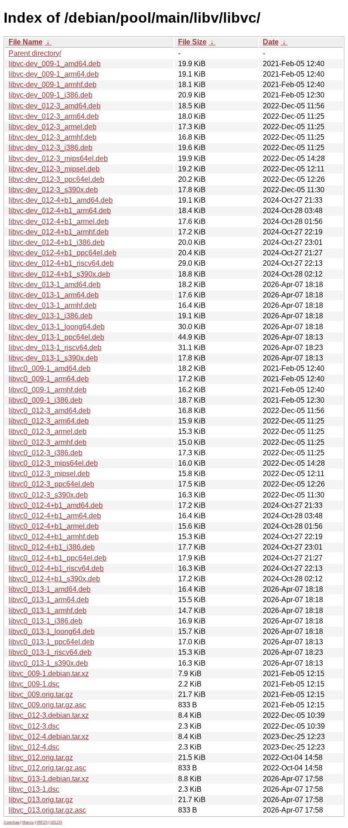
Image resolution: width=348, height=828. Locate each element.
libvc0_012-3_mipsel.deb (49, 473)
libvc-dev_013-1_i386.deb (50, 316)
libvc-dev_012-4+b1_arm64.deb (60, 210)
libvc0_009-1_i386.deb (45, 400)
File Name (26, 42)
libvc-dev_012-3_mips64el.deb (58, 158)
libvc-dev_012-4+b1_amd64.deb (61, 200)
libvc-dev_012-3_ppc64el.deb (56, 179)
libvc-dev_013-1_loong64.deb (57, 327)
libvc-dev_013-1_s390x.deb (53, 358)
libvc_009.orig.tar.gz (41, 694)
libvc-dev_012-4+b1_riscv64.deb (61, 263)
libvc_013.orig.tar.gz (41, 800)
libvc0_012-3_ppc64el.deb (51, 484)
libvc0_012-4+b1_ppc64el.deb (57, 558)
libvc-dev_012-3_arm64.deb (54, 116)
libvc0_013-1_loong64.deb (52, 631)
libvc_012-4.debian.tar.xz (49, 736)
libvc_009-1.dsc (34, 684)
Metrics (28, 822)
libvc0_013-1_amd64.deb (50, 589)
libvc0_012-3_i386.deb (45, 453)
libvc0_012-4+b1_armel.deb (54, 526)
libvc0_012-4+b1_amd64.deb (56, 505)
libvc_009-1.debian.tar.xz (49, 673)
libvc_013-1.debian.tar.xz (49, 779)
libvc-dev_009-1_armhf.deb (53, 84)
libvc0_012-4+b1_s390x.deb (54, 579)
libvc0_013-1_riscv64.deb (50, 652)
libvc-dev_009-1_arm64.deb (54, 74)
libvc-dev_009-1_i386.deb (50, 95)
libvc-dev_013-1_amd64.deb (55, 284)
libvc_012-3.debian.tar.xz (49, 715)
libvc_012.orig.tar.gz (41, 757)
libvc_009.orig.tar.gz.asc (47, 705)
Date (271, 42)
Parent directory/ (35, 53)
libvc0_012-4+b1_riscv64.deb (56, 568)
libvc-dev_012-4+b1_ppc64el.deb (62, 253)
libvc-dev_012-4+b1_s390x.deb (59, 274)
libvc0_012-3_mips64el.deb (53, 463)
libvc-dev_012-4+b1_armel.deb (59, 221)
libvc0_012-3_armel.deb (48, 431)
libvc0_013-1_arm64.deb (49, 600)
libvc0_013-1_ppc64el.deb (51, 642)
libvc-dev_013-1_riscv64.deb (55, 347)
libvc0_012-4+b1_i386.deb (52, 547)
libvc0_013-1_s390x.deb (48, 663)
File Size (192, 42)
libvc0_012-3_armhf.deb (48, 442)
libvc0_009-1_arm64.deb (49, 379)
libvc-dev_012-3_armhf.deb (53, 137)
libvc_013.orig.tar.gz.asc (47, 810)
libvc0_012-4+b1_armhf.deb (54, 537)
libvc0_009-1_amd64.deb (50, 368)
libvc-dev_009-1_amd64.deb (55, 64)
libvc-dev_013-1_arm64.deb (54, 295)
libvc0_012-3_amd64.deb (50, 410)
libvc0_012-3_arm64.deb (49, 421)
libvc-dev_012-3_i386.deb (50, 147)
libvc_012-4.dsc (34, 747)
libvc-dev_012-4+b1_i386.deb (57, 242)
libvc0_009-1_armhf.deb (48, 390)
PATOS (42, 822)
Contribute (11, 822)
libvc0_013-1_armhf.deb (48, 610)
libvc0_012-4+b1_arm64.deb (55, 516)
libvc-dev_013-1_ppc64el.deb (56, 337)
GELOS (56, 822)
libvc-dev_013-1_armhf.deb (53, 305)
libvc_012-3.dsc (34, 726)
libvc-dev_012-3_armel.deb (53, 127)
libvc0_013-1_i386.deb (45, 621)
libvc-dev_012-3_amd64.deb (55, 106)
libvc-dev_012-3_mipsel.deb (54, 169)
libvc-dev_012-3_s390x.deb (53, 190)
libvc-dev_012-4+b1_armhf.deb (59, 232)
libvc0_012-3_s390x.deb (48, 495)
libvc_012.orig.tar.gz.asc (47, 768)
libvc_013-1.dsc (34, 789)
